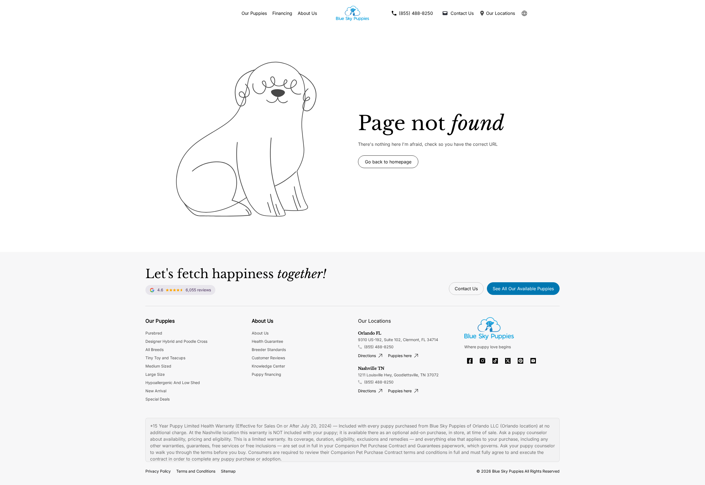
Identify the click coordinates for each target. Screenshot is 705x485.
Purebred (153, 333)
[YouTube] (533, 360)
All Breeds (154, 349)
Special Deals (157, 399)
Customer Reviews (268, 357)
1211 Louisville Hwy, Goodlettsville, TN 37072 (398, 374)
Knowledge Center (268, 366)
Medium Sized (158, 366)
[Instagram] (482, 360)
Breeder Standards (269, 349)
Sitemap (228, 471)
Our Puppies (254, 13)
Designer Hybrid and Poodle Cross (176, 341)
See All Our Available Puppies (523, 288)
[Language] (524, 13)
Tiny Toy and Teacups (165, 357)
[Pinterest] (520, 360)
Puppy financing (266, 374)
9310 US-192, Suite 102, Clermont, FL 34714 (398, 339)
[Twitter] (507, 360)
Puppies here (400, 355)
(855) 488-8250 (379, 346)
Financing (282, 13)
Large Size (155, 374)
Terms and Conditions (195, 471)
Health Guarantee (267, 341)
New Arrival (155, 390)
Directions (367, 355)
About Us (307, 13)
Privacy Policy (158, 471)
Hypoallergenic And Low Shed (172, 382)
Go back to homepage (388, 162)
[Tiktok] (495, 360)
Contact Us (466, 288)
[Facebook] (469, 360)
